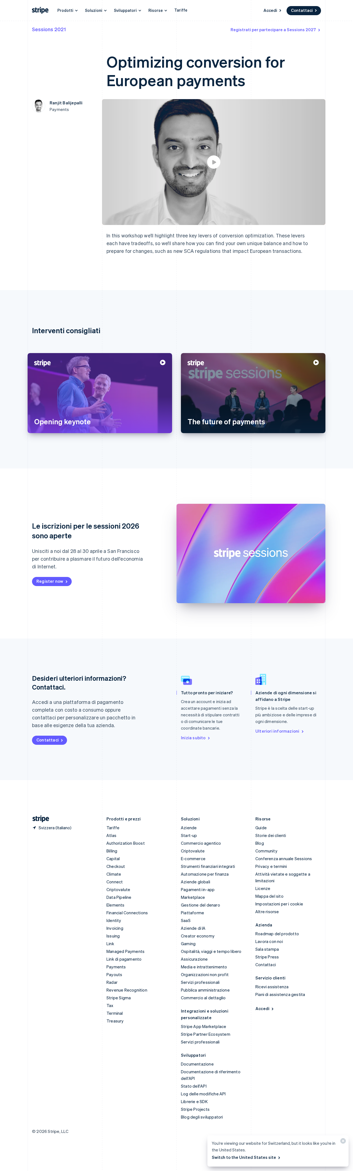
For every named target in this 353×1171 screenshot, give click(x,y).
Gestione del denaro (200, 905)
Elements (115, 905)
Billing (111, 851)
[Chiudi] (342, 1142)
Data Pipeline (119, 897)
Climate (113, 874)
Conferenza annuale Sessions (283, 858)
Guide (261, 827)
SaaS (186, 920)
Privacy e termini (271, 866)
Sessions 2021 (49, 29)
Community (266, 851)
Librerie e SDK (194, 1101)
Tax (110, 1005)
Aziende (189, 827)
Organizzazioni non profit (205, 974)
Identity (113, 920)
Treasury (115, 1021)
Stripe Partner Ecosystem (205, 1034)
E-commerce (193, 858)
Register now (49, 581)
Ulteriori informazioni (277, 731)
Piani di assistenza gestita (280, 994)
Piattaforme (192, 912)
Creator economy (198, 936)
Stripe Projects (195, 1109)
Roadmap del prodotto (277, 933)
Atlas (111, 835)
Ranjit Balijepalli (66, 102)
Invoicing (114, 928)
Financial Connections (127, 912)
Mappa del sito (269, 896)
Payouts (114, 974)
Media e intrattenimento (204, 966)
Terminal (114, 1013)
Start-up (189, 835)
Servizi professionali (200, 982)
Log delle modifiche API (203, 1093)
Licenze (262, 888)
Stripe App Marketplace (203, 1026)
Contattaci (302, 10)
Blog (259, 843)
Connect (114, 881)
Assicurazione (194, 959)
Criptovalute (118, 889)
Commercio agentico (201, 843)
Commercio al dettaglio (203, 997)
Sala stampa (267, 949)
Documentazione (197, 1064)
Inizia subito (193, 737)
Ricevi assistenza (271, 986)
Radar (111, 982)
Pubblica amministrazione (205, 990)
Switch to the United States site (244, 1157)
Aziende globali (195, 881)
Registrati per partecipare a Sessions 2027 (273, 29)
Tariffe (180, 9)
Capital (113, 858)
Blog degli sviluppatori (202, 1117)
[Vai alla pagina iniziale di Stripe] (39, 818)
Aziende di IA (193, 928)
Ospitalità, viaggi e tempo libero (211, 951)
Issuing (113, 936)
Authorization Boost (125, 843)
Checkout (115, 866)
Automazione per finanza (205, 874)
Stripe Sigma (118, 997)
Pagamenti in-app (198, 889)
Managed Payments (125, 951)
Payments (116, 966)
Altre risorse (267, 911)
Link (110, 943)
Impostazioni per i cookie (279, 904)
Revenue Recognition (126, 990)
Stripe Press (267, 957)
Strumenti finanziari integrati (208, 866)
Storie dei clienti (270, 835)
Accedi (270, 10)
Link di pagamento (123, 959)
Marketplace (193, 897)
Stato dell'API (194, 1086)
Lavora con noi (269, 941)
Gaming (188, 943)
